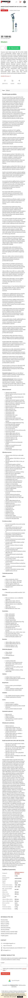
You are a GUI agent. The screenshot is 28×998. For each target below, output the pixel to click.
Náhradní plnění (4, 925)
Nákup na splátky (5, 923)
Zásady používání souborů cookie (9, 933)
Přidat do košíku (15, 48)
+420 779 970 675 (7, 945)
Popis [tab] (3, 90)
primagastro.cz (6, 950)
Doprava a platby (5, 921)
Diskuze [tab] (8, 90)
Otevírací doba (4, 919)
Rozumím (20, 996)
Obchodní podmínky (5, 927)
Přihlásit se (5, 973)
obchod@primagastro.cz (9, 943)
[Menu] (24, 1)
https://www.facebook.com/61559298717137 (14, 948)
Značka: (14, 10)
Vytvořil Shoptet (15, 980)
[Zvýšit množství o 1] (6, 47)
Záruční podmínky (5, 929)
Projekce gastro (4, 935)
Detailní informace (5, 76)
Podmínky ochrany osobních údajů (9, 931)
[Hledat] (16, 1)
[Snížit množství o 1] (6, 49)
